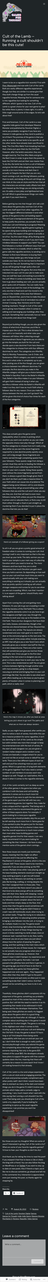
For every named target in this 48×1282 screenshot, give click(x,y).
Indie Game (26, 1216)
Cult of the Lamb (11, 1213)
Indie (19, 1216)
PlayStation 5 (7, 1219)
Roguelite (23, 1219)
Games (33, 1213)
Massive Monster (38, 1216)
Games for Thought (9, 1216)
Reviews (35, 1209)
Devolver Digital (24, 1213)
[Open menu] (44, 3)
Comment (37, 1261)
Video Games (32, 1219)
